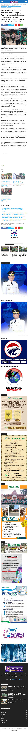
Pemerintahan (3, 224)
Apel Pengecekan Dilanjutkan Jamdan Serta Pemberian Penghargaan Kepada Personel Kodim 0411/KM (13, 210)
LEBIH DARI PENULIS (18, 244)
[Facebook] (14, 240)
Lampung (14, 6)
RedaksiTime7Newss (6, 21)
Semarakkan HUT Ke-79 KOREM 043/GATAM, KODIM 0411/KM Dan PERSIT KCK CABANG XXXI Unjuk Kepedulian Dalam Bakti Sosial (14, 255)
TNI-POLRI (8, 224)
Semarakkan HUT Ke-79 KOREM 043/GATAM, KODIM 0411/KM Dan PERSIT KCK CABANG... (17, 694)
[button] (26, 1)
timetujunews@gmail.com (17, 679)
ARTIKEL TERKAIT (9, 244)
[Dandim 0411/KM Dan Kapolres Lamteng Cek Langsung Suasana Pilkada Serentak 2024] (6, 176)
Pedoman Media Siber (11, 728)
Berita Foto (3, 722)
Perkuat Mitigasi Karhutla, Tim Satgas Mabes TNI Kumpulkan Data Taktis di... (17, 700)
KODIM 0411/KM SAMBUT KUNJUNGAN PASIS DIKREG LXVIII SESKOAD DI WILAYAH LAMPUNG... (17, 688)
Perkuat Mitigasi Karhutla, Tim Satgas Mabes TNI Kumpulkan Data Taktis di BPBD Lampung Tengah (23, 255)
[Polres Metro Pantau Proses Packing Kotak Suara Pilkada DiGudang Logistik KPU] (6, 191)
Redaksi (24, 728)
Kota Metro (10, 6)
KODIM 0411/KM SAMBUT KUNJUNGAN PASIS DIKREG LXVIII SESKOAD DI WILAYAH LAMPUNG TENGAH (4, 255)
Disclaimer (4, 728)
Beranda (2, 4)
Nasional (19, 6)
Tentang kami (19, 728)
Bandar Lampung (7, 4)
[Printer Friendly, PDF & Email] (3, 166)
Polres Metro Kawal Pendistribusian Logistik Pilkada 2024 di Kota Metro (18, 183)
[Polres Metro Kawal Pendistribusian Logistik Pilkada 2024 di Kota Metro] (19, 176)
